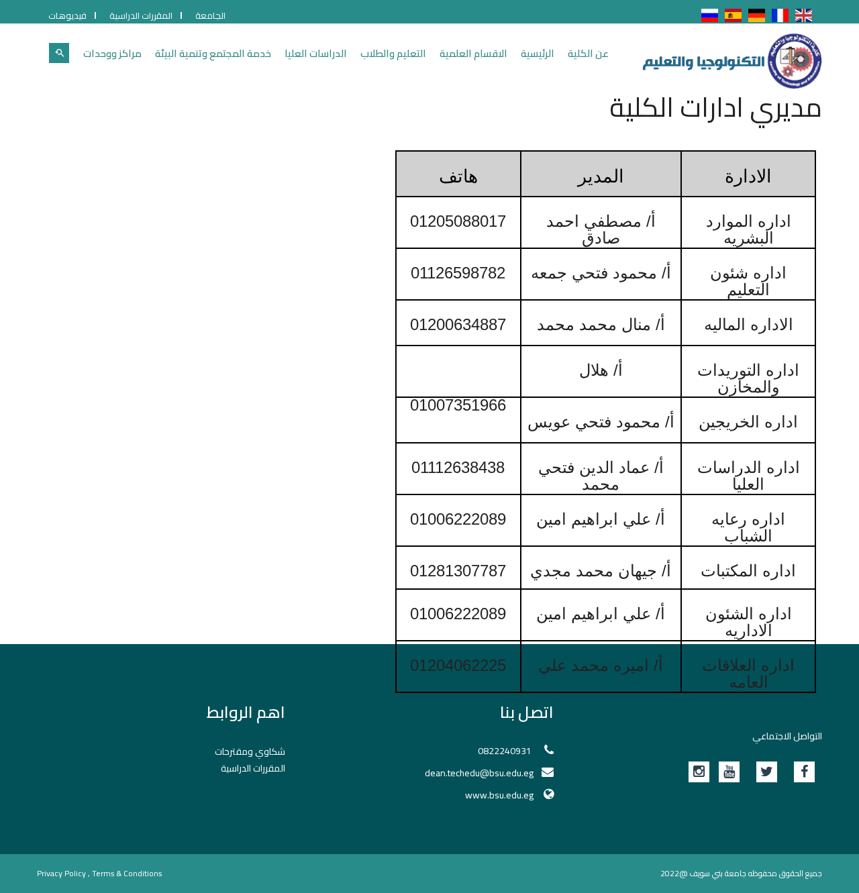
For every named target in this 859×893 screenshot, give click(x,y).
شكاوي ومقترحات (250, 751)
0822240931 (506, 750)
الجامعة (210, 15)
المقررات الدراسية (140, 15)
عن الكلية (588, 53)
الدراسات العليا (316, 53)
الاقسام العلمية (473, 53)
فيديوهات (67, 15)
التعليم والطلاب (393, 53)
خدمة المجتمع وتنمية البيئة (213, 53)
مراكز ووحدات (112, 53)
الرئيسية (537, 53)
